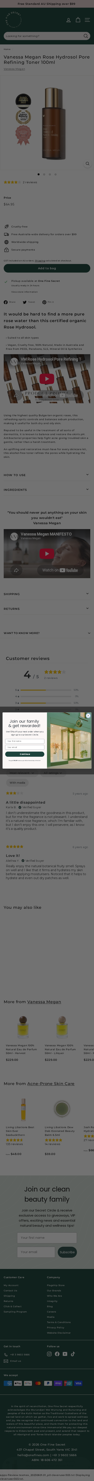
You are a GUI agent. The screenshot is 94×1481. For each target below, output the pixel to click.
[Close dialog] (88, 715)
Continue (25, 754)
